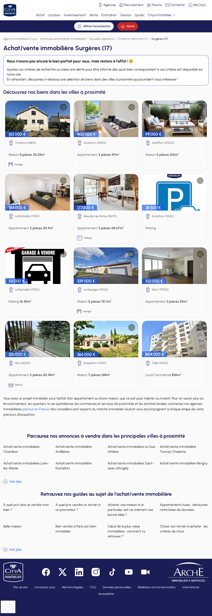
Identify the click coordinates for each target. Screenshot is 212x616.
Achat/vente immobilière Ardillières (73, 449)
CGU (93, 587)
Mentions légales (72, 587)
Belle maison (12, 526)
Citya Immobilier (160, 15)
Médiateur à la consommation (157, 587)
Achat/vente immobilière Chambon (21, 449)
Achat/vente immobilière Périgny (183, 463)
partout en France (36, 409)
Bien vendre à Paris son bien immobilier (75, 528)
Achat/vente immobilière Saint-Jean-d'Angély (131, 465)
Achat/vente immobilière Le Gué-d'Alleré (132, 449)
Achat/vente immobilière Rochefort (73, 465)
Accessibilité (106, 594)
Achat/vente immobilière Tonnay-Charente (178, 449)
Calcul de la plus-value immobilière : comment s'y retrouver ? (127, 531)
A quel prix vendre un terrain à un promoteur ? (77, 507)
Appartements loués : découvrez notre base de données (184, 507)
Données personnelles (117, 587)
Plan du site (20, 587)
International (190, 587)
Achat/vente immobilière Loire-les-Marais (26, 465)
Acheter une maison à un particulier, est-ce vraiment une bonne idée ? (130, 510)
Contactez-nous (44, 587)
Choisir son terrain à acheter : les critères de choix (184, 528)
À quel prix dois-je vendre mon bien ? (26, 507)
